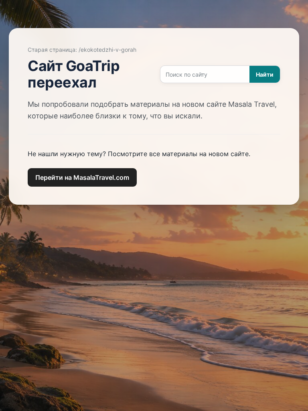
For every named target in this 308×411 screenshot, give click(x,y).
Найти (265, 74)
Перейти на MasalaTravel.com (82, 177)
